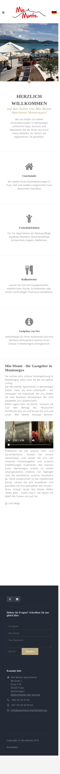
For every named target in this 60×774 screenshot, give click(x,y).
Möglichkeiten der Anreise (25, 694)
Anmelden (12, 747)
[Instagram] (17, 599)
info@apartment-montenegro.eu (29, 710)
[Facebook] (10, 599)
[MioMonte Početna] (29, 12)
